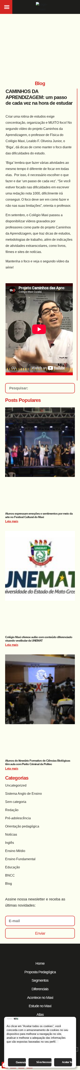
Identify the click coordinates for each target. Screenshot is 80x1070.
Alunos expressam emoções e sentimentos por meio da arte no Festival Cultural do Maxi (39, 515)
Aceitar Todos (67, 1062)
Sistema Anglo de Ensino (23, 793)
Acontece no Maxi (40, 998)
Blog (8, 883)
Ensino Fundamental (20, 859)
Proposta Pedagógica (40, 972)
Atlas (40, 1015)
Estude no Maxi (40, 1006)
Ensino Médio (15, 851)
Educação (12, 867)
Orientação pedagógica (22, 826)
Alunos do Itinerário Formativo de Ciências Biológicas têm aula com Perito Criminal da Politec (37, 762)
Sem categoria (15, 802)
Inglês (9, 842)
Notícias (11, 834)
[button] (6, 7)
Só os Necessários (43, 1062)
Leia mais (11, 521)
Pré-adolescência (18, 818)
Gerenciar (21, 1062)
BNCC (10, 875)
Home (40, 963)
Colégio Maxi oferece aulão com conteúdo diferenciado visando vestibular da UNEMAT (38, 638)
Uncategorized (15, 785)
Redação (11, 810)
